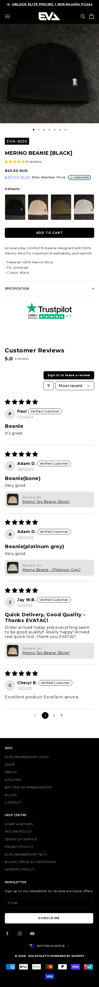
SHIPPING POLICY (20, 869)
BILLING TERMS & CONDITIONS (30, 862)
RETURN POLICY (18, 831)
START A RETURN (19, 824)
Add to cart (49, 232)
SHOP (10, 764)
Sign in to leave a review (69, 375)
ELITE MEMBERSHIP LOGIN (27, 757)
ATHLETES (13, 780)
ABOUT (11, 772)
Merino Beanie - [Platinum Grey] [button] (51, 570)
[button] (15, 161)
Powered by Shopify (67, 956)
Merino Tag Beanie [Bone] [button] (45, 502)
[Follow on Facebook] (7, 933)
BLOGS (11, 795)
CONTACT (13, 802)
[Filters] (48, 385)
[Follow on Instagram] (19, 933)
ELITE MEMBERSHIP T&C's (26, 854)
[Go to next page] (63, 715)
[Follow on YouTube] (32, 933)
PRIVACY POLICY (19, 847)
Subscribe (49, 918)
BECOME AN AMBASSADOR (28, 787)
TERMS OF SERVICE (21, 839)
